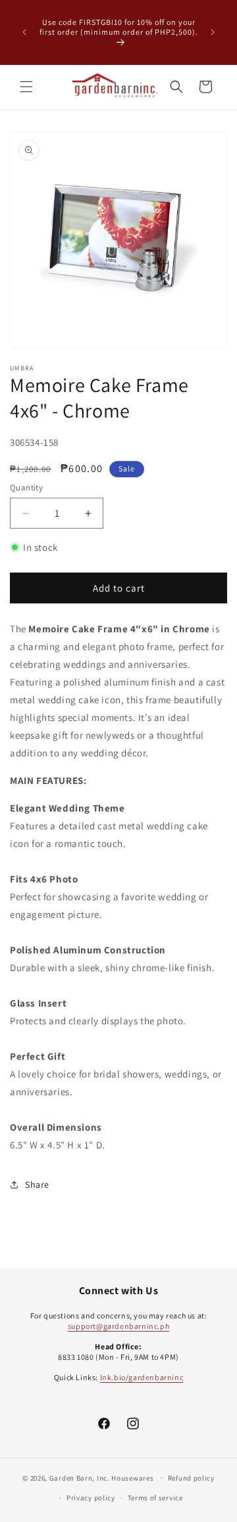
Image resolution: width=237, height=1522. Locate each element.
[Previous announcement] (24, 32)
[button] (26, 86)
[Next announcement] (212, 32)
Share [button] (37, 1184)
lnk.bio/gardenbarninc (142, 1377)
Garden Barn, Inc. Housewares (101, 1477)
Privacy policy (90, 1497)
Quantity (26, 487)
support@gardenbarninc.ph (118, 1326)
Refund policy (191, 1478)
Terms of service (155, 1497)
